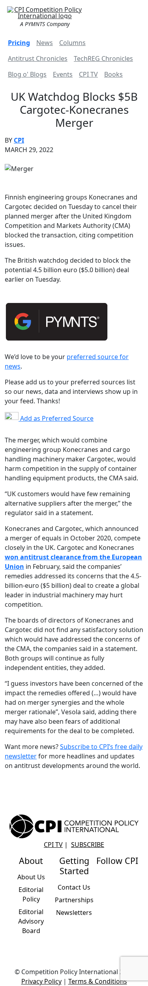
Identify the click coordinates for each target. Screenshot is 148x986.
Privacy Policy (41, 981)
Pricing (19, 42)
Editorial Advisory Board (31, 921)
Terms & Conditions (97, 981)
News (44, 42)
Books (113, 74)
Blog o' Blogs (27, 74)
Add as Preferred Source (56, 418)
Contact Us (74, 887)
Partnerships (74, 900)
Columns (72, 42)
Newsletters (74, 912)
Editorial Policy (31, 894)
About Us (31, 877)
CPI (19, 140)
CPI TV (88, 74)
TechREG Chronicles (103, 58)
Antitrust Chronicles (37, 58)
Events (63, 74)
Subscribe (87, 844)
